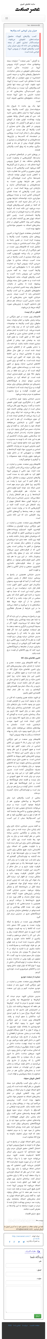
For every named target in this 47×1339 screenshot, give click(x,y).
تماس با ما (17, 1325)
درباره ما (25, 1325)
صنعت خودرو (31, 1220)
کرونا (23, 1220)
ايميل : (35, 1270)
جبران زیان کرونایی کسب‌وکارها (23, 30)
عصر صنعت (25, 61)
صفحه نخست (34, 1325)
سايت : (36, 1278)
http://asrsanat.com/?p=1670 (25, 1237)
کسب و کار (17, 1220)
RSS (10, 1325)
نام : (36, 1261)
